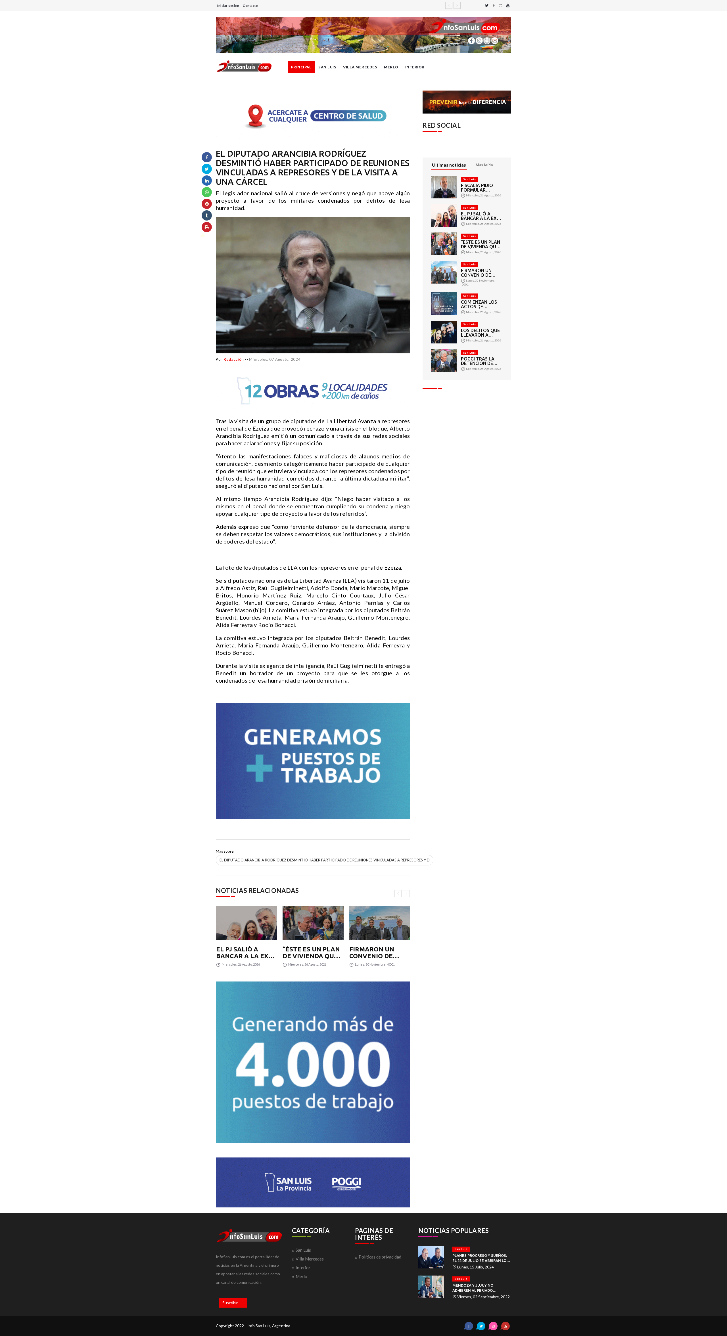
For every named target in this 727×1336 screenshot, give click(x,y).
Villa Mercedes (360, 67)
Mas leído (484, 165)
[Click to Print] (207, 227)
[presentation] (398, 893)
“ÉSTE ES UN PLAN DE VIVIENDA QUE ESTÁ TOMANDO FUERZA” (311, 952)
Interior (415, 67)
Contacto (250, 5)
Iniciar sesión (228, 5)
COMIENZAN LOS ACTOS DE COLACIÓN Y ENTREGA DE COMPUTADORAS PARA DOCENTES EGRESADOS (480, 304)
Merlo (391, 67)
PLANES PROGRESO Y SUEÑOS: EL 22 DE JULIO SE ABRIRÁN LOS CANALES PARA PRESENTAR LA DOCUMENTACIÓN (480, 1258)
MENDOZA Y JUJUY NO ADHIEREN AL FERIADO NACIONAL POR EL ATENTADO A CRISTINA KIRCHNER (480, 1288)
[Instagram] (500, 5)
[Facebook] (493, 5)
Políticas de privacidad (380, 1256)
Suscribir (230, 1302)
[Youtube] (508, 5)
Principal (301, 67)
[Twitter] (486, 5)
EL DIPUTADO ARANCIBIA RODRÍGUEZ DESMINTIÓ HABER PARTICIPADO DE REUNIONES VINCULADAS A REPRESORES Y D (325, 860)
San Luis (327, 67)
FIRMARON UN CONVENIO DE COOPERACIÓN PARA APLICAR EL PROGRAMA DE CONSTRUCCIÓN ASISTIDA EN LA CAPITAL (376, 952)
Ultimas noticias (449, 164)
